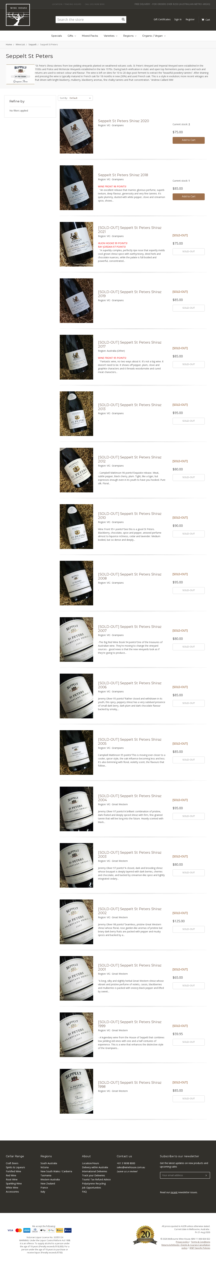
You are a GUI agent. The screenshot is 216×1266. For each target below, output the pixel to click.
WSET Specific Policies (200, 1248)
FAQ (84, 1191)
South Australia (48, 1163)
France (44, 1187)
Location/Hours (90, 1163)
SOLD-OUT (188, 251)
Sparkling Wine (14, 1183)
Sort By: (64, 97)
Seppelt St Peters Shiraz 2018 (123, 175)
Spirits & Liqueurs (15, 1167)
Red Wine (11, 1175)
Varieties (109, 35)
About (86, 1156)
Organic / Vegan (152, 35)
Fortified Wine (13, 1171)
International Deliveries (94, 1171)
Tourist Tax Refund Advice (96, 1179)
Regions (128, 35)
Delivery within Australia (95, 1167)
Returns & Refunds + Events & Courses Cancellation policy (185, 1246)
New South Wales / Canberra (56, 1171)
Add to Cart (188, 140)
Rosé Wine (12, 1179)
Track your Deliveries (93, 1175)
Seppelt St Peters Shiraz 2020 (123, 121)
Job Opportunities (91, 1187)
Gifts (71, 35)
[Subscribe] (206, 1175)
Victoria (44, 1167)
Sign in (178, 19)
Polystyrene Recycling (94, 1183)
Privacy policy (182, 1241)
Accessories (12, 1191)
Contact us (124, 1156)
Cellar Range (15, 1156)
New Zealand (47, 1183)
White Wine (12, 1187)
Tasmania (45, 1175)
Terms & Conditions (200, 1241)
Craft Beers (12, 1163)
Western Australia (50, 1179)
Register (190, 19)
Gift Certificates (162, 19)
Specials (56, 35)
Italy (42, 1191)
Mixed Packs (90, 35)
